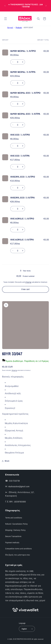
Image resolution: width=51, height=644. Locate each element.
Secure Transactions (13, 536)
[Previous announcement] (5, 6)
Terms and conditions (13, 517)
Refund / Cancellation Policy (16, 524)
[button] (5, 19)
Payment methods (12, 542)
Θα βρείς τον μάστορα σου (17, 555)
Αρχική (10, 27)
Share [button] (7, 461)
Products (19, 27)
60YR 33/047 (28, 27)
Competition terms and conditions (18, 548)
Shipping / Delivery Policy (15, 530)
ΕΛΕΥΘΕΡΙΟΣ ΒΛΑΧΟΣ (22, 639)
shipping (28, 282)
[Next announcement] (46, 6)
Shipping (14, 370)
